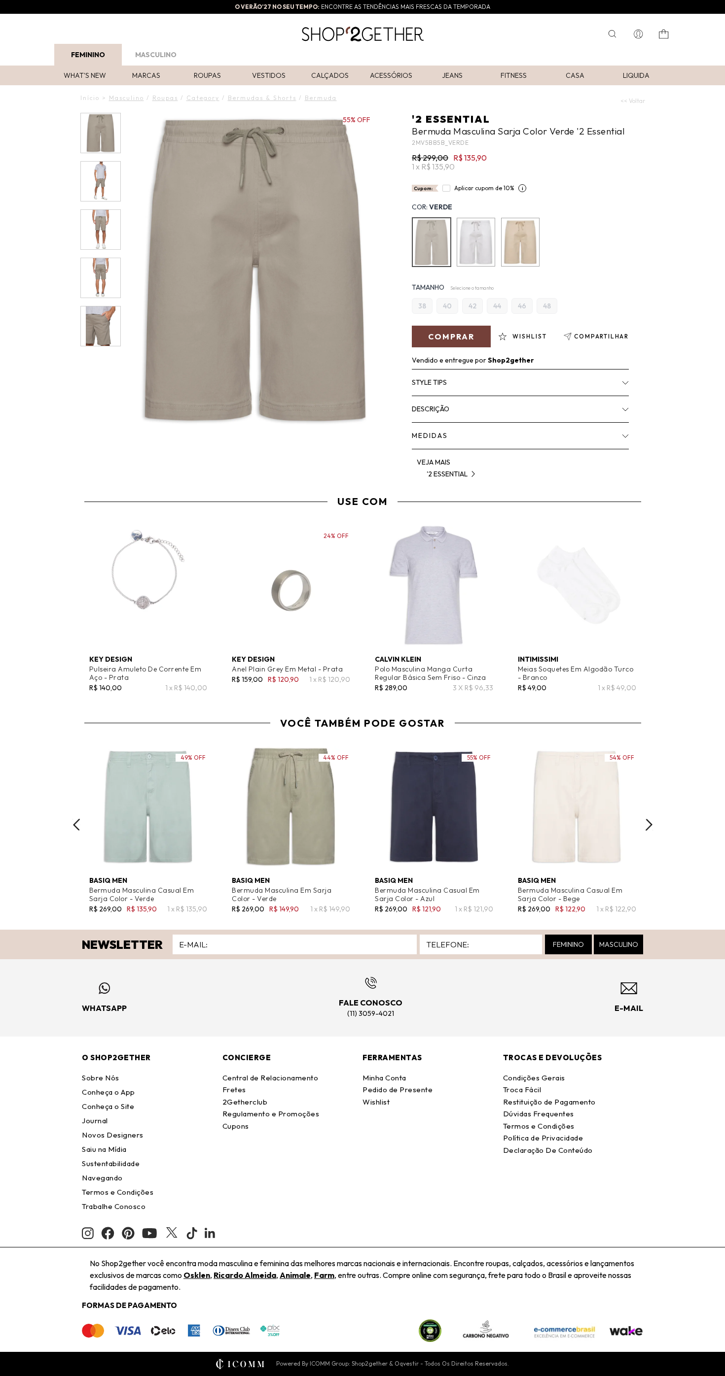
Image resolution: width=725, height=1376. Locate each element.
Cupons (235, 1126)
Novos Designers (113, 1135)
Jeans (452, 75)
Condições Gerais (534, 1077)
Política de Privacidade (543, 1137)
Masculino (156, 54)
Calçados (330, 75)
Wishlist (376, 1102)
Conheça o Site (108, 1106)
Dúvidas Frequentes (538, 1113)
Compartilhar (601, 336)
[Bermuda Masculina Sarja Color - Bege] (520, 242)
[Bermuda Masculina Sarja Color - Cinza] (476, 242)
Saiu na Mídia (104, 1149)
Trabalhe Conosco (113, 1206)
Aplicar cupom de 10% (484, 188)
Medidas (430, 435)
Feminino (88, 54)
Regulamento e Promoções (271, 1113)
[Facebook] (107, 1233)
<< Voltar (632, 100)
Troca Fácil (522, 1089)
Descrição (430, 408)
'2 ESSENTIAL (451, 119)
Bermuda (321, 97)
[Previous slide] (76, 825)
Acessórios (391, 75)
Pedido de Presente (397, 1089)
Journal (95, 1120)
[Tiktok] (191, 1233)
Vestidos (269, 75)
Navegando (102, 1177)
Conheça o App (108, 1092)
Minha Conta (384, 1077)
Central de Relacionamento (270, 1077)
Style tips (429, 382)
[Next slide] (649, 825)
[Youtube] (149, 1233)
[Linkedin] (210, 1233)
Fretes (234, 1089)
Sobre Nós (100, 1077)
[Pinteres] (128, 1233)
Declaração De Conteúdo (548, 1150)
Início (90, 97)
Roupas (207, 75)
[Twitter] (171, 1233)
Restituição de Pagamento (549, 1102)
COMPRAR (451, 336)
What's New (85, 75)
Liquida (636, 75)
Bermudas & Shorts (262, 97)
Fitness (514, 75)
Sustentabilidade (111, 1163)
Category (202, 97)
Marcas (146, 75)
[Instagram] (88, 1233)
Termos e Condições (117, 1192)
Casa (575, 75)
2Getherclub (245, 1102)
